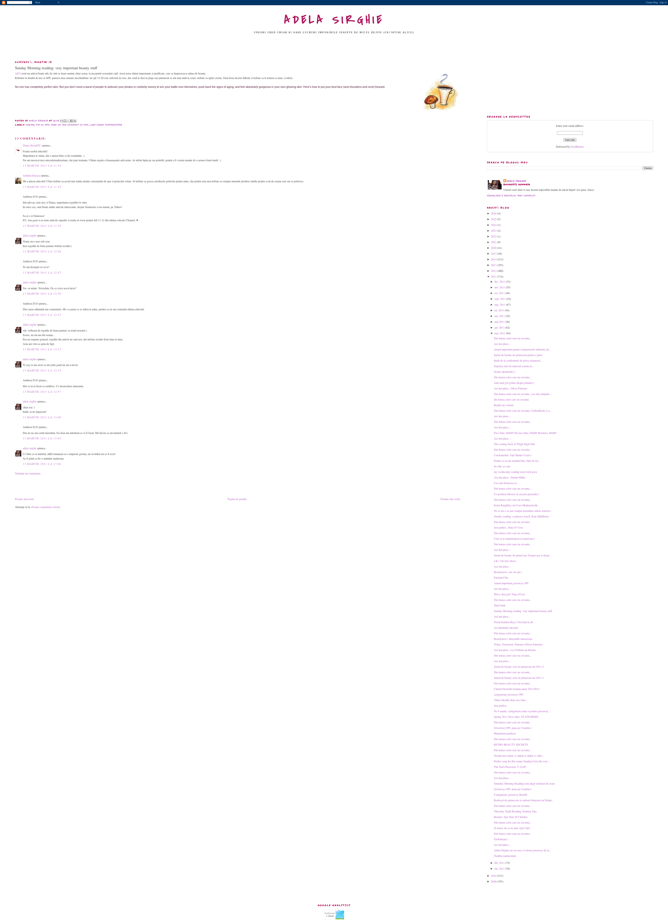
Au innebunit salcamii (506, 627)
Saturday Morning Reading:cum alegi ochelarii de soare (524, 783)
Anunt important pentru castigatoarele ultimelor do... (522, 349)
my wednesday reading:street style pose (515, 472)
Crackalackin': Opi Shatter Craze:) (512, 455)
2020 (494, 248)
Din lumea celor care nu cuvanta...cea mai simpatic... (523, 394)
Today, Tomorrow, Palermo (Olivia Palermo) (518, 644)
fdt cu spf (42, 124)
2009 (494, 881)
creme (30, 124)
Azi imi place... (502, 344)
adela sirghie (30, 235)
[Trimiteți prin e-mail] (61, 121)
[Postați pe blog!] (65, 121)
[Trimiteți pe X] (68, 121)
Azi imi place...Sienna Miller (509, 477)
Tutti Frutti (499, 605)
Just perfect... (501, 705)
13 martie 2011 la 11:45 (42, 187)
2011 (494, 276)
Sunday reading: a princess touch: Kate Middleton (521, 516)
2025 (494, 219)
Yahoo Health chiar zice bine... (511, 700)
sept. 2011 (500, 299)
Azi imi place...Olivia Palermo (510, 388)
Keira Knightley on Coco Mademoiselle (516, 505)
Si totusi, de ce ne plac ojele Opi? (512, 828)
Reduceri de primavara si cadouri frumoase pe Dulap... (524, 800)
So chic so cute (502, 466)
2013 (494, 265)
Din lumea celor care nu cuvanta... (512, 338)
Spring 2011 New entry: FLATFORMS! (516, 716)
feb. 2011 (499, 863)
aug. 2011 (500, 304)
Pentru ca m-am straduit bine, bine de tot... (517, 460)
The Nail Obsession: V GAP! (510, 767)
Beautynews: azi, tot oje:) (508, 572)
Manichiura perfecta (505, 733)
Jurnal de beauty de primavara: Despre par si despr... (522, 555)
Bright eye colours (504, 405)
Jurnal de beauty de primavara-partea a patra (518, 355)
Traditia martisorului (505, 856)
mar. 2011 (500, 333)
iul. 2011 (499, 310)
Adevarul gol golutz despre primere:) (514, 383)
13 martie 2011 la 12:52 (42, 315)
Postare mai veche (450, 499)
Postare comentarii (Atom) (45, 507)
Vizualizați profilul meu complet (511, 195)
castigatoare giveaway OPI (508, 694)
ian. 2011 (499, 868)
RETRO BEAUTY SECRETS (511, 744)
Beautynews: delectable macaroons (513, 639)
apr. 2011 (499, 327)
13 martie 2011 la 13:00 (42, 417)
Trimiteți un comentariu (28, 473)
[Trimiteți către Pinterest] (75, 121)
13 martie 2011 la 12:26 (42, 251)
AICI (18, 73)
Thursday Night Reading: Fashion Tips (515, 811)
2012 (494, 271)
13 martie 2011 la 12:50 (42, 293)
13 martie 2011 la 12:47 (42, 272)
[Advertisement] (334, 48)
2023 (494, 230)
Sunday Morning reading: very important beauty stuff (523, 611)
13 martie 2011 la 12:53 (42, 349)
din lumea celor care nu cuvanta (511, 399)
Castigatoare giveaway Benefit (510, 794)
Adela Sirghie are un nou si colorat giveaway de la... (522, 850)
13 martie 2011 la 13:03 (42, 438)
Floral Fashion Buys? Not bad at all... (514, 622)
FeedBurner (577, 146)
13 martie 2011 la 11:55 (42, 225)
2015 (494, 253)
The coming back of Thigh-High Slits (514, 444)
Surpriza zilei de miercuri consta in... (514, 366)
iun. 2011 (500, 316)
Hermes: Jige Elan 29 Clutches (511, 817)
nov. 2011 (500, 287)
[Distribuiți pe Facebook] (71, 121)
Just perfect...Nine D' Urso (508, 527)
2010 (494, 875)
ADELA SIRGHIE (334, 20)
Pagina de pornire (237, 499)
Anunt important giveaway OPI (511, 583)
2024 (494, 225)
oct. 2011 (499, 293)
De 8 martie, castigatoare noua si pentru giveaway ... (522, 711)
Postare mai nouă (24, 499)
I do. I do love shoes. (505, 561)
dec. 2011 (500, 281)
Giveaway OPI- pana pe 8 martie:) (512, 728)
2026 (494, 213)
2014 (494, 259)
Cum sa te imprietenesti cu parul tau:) (514, 538)
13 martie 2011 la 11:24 (42, 165)
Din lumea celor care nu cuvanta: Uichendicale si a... (523, 410)
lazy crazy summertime (106, 124)
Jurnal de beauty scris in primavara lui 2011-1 (519, 678)
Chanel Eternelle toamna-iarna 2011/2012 (517, 689)
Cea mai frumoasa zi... (506, 483)
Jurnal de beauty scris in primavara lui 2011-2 (519, 666)
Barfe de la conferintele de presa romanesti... (518, 360)
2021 (494, 242)
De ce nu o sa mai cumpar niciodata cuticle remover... (523, 511)
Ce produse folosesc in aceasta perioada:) (516, 494)
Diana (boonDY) (32, 145)
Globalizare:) (501, 839)
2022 (494, 236)
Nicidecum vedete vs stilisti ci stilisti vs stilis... (519, 755)
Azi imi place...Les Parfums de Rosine (515, 650)
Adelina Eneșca (31, 175)
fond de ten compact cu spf (69, 124)
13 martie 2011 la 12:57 (42, 391)
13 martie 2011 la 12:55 (42, 370)
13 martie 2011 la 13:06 (42, 464)
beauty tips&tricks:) (504, 371)
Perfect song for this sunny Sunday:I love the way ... (522, 761)
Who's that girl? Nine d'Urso (509, 594)
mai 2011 (499, 321)
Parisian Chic (501, 577)
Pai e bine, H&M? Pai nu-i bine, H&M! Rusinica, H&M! (525, 433)
